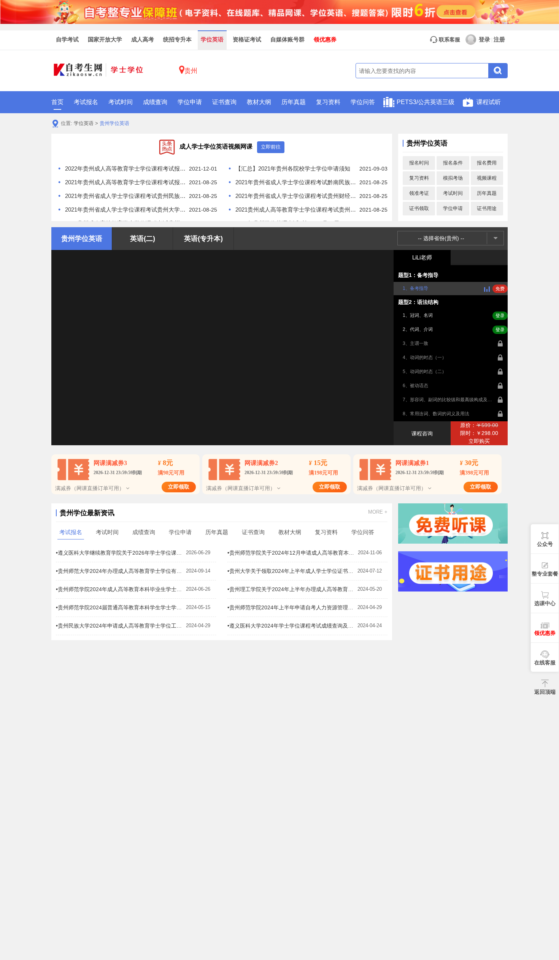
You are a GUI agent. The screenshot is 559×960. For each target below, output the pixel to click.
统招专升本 (177, 39)
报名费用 (487, 163)
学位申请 (190, 102)
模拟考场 (453, 178)
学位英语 (212, 39)
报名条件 (453, 163)
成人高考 (142, 39)
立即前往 (271, 147)
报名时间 (419, 163)
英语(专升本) (203, 238)
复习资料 (328, 102)
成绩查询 (155, 102)
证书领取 (419, 208)
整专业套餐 (545, 574)
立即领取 (178, 487)
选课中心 (545, 603)
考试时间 (120, 102)
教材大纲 (259, 102)
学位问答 (363, 102)
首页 (57, 102)
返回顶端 (545, 692)
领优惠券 (325, 39)
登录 (484, 39)
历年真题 (293, 102)
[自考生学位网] (98, 71)
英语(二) (142, 238)
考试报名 (86, 102)
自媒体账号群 (287, 39)
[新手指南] (453, 523)
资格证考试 (247, 39)
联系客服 (448, 40)
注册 (499, 39)
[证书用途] (453, 571)
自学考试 (67, 39)
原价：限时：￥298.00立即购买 (479, 433)
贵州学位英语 (114, 123)
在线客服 (545, 663)
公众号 (545, 544)
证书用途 (487, 208)
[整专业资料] (279, 11)
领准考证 (419, 193)
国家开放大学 (105, 39)
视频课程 (487, 178)
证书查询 (224, 102)
